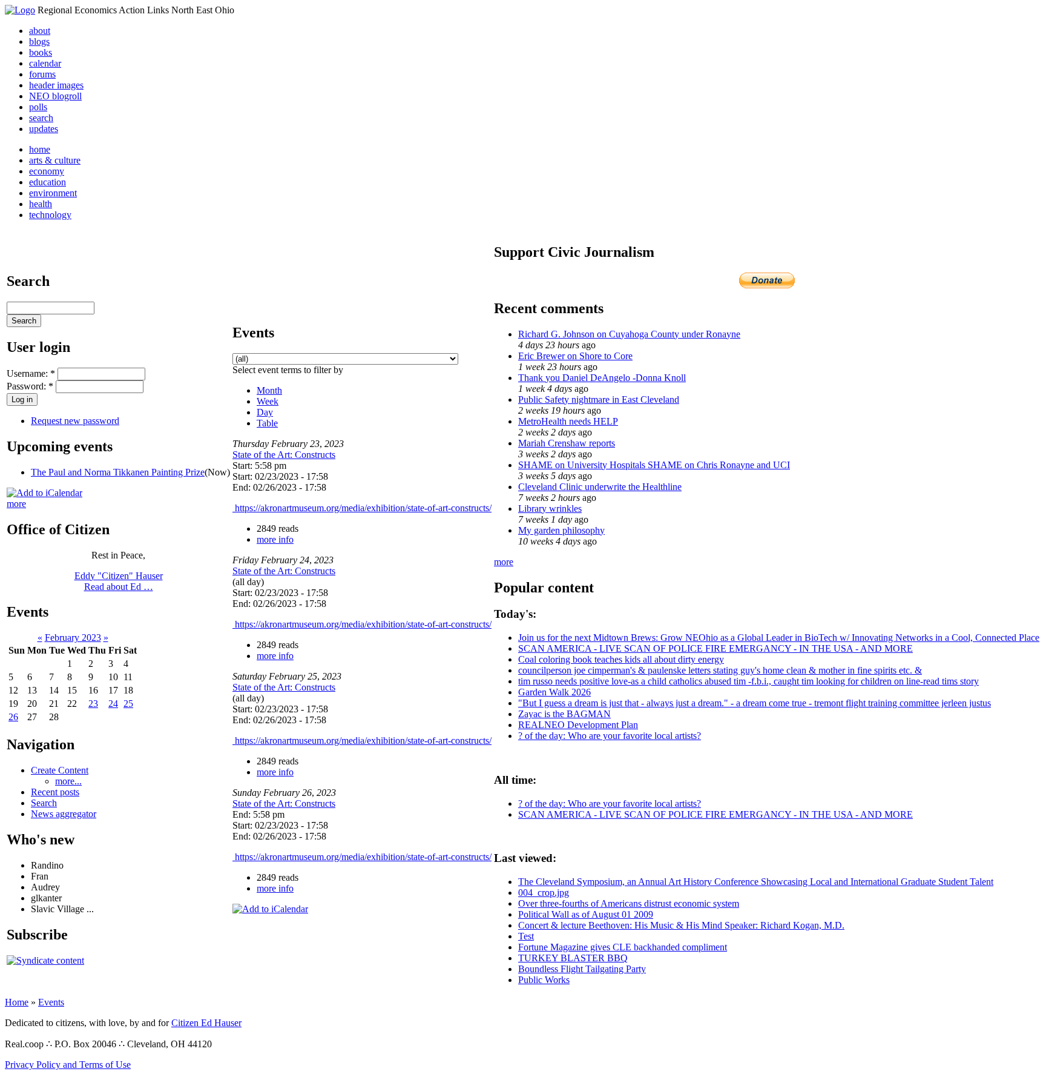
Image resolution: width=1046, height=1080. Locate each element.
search (41, 118)
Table (267, 423)
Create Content (59, 770)
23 (93, 703)
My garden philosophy (561, 530)
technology (50, 215)
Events (51, 1002)
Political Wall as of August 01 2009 (585, 914)
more (16, 504)
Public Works (544, 980)
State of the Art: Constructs (283, 454)
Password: (30, 386)
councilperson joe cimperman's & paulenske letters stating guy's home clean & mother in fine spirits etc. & (720, 670)
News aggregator (63, 814)
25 (128, 703)
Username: (31, 373)
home (39, 149)
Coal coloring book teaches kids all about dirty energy (621, 659)
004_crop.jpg (543, 892)
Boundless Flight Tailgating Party (582, 969)
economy (46, 171)
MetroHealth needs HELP (568, 421)
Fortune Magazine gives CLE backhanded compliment (622, 947)
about (39, 30)
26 (13, 717)
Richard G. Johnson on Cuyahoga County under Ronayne (629, 334)
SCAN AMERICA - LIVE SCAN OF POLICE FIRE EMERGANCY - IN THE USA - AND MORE (715, 648)
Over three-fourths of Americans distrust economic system (628, 903)
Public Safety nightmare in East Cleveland (598, 399)
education (47, 182)
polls (38, 107)
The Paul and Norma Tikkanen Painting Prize (118, 472)
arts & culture (55, 160)
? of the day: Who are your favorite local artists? (609, 735)
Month (269, 390)
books (40, 52)
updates (43, 129)
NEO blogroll (55, 96)
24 (113, 703)
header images (56, 85)
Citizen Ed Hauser (206, 1023)
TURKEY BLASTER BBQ (573, 958)
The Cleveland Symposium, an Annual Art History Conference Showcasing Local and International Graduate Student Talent (755, 881)
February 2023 (73, 637)
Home (16, 1002)
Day (265, 412)
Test (526, 936)
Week (267, 401)
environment (53, 193)
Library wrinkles (550, 508)
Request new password (75, 421)
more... (68, 781)
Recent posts (55, 792)
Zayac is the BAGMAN (564, 714)
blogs (39, 41)
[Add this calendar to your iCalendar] (44, 493)
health (40, 204)
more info (275, 539)
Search (44, 803)
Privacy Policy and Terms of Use (68, 1064)
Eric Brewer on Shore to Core (575, 356)
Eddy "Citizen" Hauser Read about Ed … (118, 581)
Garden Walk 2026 (554, 692)
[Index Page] (20, 10)
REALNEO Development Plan (578, 725)
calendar (45, 63)
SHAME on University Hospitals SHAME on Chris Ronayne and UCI (654, 465)
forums (42, 74)
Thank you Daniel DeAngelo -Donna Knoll (602, 378)
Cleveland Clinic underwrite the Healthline (600, 487)
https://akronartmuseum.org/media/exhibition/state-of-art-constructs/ (362, 508)
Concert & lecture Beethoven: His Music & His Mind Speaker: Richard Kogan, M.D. (681, 925)
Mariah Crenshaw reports (566, 443)
